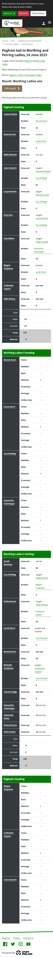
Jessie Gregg (10, 692)
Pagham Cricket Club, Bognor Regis (25, 75)
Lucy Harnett (10, 191)
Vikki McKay (9, 299)
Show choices (38, 13)
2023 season (27, 44)
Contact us (28, 938)
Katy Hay (8, 215)
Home (5, 41)
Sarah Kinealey (43, 171)
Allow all (8, 13)
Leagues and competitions (30, 41)
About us (6, 938)
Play (13, 41)
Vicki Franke (42, 242)
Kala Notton (10, 134)
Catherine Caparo (39, 613)
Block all (23, 13)
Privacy (16, 938)
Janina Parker (10, 114)
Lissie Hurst (41, 141)
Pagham (28, 61)
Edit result (10, 88)
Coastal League (11, 44)
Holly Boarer (10, 601)
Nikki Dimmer (10, 154)
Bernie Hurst (41, 121)
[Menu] (50, 22)
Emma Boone (10, 725)
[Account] (44, 23)
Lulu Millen (9, 238)
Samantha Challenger (39, 250)
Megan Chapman (40, 586)
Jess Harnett (10, 168)
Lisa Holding (41, 178)
